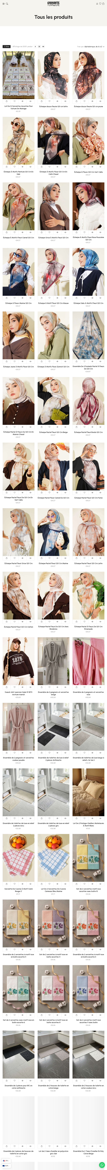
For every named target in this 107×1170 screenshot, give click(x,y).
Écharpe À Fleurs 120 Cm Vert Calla (88, 172)
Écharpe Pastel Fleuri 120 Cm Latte (88, 563)
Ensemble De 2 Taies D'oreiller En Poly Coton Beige (88, 1152)
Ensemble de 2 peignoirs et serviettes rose (88, 693)
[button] (4, 4)
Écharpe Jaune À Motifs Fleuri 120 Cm (18, 367)
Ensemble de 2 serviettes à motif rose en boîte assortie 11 (18, 955)
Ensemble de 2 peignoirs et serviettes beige (53, 693)
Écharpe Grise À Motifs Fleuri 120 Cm (53, 238)
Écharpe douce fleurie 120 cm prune (88, 106)
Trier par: (80, 47)
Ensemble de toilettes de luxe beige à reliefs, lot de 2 (88, 759)
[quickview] (23, 101)
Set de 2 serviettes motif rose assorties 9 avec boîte (88, 1021)
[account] (97, 4)
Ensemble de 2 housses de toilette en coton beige (53, 1087)
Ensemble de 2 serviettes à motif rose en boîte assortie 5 (88, 955)
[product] (7, 687)
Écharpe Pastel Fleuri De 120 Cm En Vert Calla (18, 498)
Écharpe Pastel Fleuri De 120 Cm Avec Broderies (53, 628)
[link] (35, 46)
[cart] (103, 4)
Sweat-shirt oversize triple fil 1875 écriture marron (18, 693)
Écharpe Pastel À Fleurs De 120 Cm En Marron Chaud (18, 433)
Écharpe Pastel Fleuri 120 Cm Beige (53, 432)
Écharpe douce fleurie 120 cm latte (53, 106)
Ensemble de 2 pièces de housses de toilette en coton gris (18, 1152)
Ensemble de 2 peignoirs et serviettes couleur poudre (18, 759)
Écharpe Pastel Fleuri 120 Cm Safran (18, 627)
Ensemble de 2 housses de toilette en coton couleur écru (88, 1087)
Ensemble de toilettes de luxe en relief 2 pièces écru (18, 824)
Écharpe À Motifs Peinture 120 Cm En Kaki (18, 173)
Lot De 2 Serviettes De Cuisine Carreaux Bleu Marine (53, 890)
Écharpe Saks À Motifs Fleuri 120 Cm (88, 303)
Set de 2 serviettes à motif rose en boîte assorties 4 (53, 955)
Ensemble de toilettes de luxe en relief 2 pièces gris (53, 824)
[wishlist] (100, 4)
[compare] (30, 101)
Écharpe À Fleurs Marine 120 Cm (18, 303)
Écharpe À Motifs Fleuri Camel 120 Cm (18, 238)
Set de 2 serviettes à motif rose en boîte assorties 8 (53, 1021)
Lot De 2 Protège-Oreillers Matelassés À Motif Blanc (88, 824)
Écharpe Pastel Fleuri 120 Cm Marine (53, 563)
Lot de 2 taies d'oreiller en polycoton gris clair (53, 1152)
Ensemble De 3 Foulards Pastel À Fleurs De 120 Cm (88, 367)
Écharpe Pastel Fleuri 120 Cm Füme (89, 498)
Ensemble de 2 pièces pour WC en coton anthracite (18, 1087)
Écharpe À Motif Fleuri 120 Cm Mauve (53, 303)
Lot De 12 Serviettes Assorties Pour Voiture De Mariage (18, 107)
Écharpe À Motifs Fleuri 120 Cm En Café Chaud (53, 173)
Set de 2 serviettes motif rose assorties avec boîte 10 (88, 890)
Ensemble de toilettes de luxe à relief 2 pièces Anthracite (53, 759)
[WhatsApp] (102, 1165)
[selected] (7, 101)
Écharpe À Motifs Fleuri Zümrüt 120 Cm (53, 367)
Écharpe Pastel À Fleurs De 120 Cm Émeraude (88, 628)
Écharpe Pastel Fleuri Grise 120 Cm (18, 563)
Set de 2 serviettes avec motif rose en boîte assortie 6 (18, 1021)
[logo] (53, 4)
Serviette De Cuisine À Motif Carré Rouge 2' (18, 890)
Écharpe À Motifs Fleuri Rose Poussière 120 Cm (88, 238)
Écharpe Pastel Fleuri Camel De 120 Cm (53, 498)
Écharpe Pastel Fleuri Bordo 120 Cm (88, 432)
